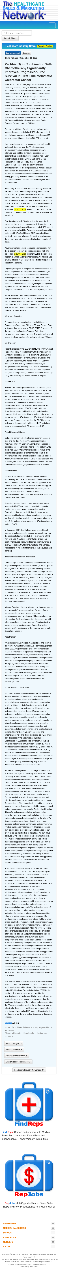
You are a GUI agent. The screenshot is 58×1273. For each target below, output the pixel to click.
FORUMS (7, 1232)
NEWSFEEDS (9, 1223)
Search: (13, 1043)
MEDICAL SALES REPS (14, 1227)
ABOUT (6, 1246)
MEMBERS (8, 1241)
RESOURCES (9, 1237)
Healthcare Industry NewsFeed (28, 1069)
